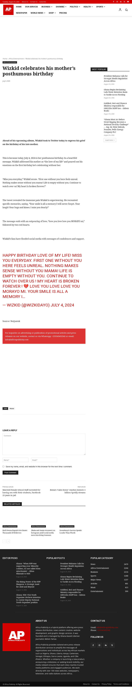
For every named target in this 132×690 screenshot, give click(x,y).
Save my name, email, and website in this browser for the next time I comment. (39, 466)
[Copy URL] (50, 87)
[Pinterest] (32, 87)
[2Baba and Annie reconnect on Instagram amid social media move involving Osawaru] (44, 518)
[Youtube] (127, 1)
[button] (126, 10)
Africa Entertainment (16, 59)
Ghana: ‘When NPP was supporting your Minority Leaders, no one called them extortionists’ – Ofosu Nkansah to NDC (28, 568)
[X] (124, 1)
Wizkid (12, 408)
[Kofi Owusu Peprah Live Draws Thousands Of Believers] (15, 518)
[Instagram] (117, 1)
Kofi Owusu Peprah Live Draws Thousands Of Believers (15, 531)
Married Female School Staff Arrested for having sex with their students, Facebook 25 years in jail (21, 493)
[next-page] (8, 541)
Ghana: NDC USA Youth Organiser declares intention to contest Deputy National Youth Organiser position (28, 599)
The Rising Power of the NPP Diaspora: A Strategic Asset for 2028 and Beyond (28, 584)
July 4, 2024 (62, 305)
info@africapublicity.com (16, 339)
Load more (109, 140)
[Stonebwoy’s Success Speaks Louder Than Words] (72, 518)
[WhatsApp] (38, 87)
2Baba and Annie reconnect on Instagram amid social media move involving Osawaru (43, 532)
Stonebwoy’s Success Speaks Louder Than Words (71, 531)
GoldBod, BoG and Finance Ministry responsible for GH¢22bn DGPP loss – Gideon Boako (116, 107)
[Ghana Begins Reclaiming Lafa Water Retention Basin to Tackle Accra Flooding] (96, 92)
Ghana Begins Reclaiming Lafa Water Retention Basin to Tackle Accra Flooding (115, 92)
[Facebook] (113, 1)
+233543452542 (58, 336)
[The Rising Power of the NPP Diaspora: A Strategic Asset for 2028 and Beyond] (8, 584)
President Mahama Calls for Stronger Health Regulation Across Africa (116, 78)
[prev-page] (4, 541)
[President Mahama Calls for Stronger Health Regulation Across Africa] (96, 79)
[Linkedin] (120, 1)
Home (5, 59)
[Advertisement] (66, 35)
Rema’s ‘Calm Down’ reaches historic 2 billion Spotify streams (67, 491)
